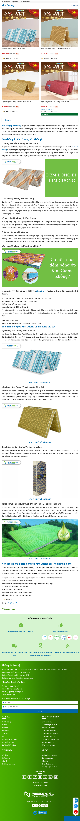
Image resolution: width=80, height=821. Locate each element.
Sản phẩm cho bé (8, 742)
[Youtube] (40, 777)
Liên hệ (4, 761)
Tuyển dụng (6, 758)
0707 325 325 (25, 672)
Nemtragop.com (47, 758)
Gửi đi (40, 711)
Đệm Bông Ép (16, 1)
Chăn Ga (5, 734)
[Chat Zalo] (76, 800)
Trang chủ (7, 1)
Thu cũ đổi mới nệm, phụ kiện (12, 689)
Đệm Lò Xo (6, 725)
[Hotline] (76, 812)
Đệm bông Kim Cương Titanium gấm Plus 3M (16, 101)
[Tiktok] (35, 777)
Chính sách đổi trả (48, 736)
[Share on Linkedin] (13, 603)
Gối (3, 736)
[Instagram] (45, 777)
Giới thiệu (5, 755)
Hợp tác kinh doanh (48, 728)
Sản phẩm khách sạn (9, 739)
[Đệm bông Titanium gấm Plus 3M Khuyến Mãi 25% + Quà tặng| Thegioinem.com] (20, 81)
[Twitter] (56, 777)
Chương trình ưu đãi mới (10, 686)
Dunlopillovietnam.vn (49, 755)
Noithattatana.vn (47, 764)
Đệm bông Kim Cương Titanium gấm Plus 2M (56, 48)
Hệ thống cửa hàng (8, 764)
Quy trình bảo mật (48, 742)
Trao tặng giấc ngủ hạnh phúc (12, 692)
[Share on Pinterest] (16, 603)
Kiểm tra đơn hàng (48, 745)
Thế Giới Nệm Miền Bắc (50, 767)
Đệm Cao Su (6, 728)
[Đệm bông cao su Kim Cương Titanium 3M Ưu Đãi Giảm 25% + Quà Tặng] (59, 81)
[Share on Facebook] (8, 603)
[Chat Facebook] (76, 806)
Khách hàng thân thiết (49, 725)
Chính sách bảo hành (49, 731)
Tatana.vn (45, 761)
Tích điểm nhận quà (9, 695)
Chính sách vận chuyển (50, 734)
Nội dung (7, 120)
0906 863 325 (24, 675)
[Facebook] (30, 777)
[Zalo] (24, 777)
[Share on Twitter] (11, 603)
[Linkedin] (50, 777)
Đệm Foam (5, 731)
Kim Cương (26, 1)
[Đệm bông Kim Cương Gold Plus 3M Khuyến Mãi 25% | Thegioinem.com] (20, 28)
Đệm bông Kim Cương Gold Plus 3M (13, 48)
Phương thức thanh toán (50, 739)
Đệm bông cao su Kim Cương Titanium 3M (55, 101)
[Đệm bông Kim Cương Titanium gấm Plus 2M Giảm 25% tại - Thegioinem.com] (59, 28)
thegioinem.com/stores (24, 678)
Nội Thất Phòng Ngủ (9, 745)
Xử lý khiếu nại (47, 722)
